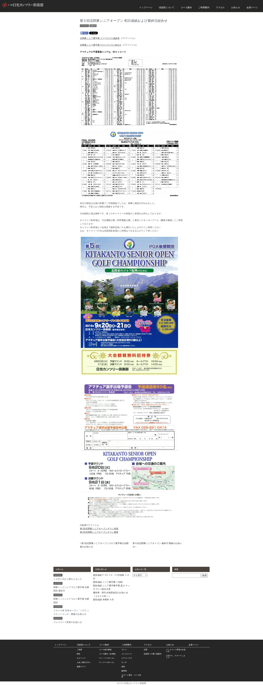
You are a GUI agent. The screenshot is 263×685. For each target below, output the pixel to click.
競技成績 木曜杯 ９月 (103, 599)
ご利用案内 (203, 7)
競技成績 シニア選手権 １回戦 (108, 581)
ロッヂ (124, 662)
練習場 (124, 671)
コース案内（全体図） (108, 654)
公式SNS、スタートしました (175, 656)
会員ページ (252, 7)
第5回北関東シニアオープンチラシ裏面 (99, 532)
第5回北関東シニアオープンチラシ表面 (99, 528)
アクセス (220, 7)
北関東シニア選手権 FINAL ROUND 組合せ (100, 44)
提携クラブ (81, 666)
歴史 (78, 654)
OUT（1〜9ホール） (107, 658)
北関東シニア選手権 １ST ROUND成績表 (100, 38)
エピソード (81, 658)
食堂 (123, 666)
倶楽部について (166, 7)
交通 (145, 649)
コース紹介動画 (105, 649)
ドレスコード (126, 654)
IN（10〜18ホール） (107, 662)
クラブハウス (126, 658)
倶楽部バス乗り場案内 (152, 654)
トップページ (145, 7)
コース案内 (186, 7)
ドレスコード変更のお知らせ (176, 650)
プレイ (124, 649)
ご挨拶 (79, 649)
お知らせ (235, 7)
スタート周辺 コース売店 (131, 676)
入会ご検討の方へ (84, 662)
